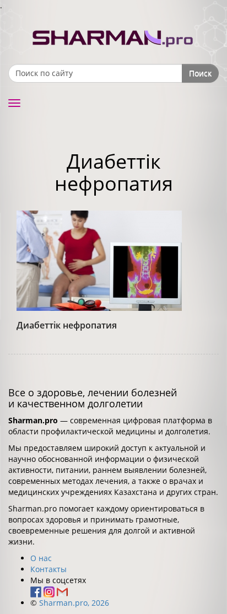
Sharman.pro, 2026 (74, 602)
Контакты (48, 569)
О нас (41, 558)
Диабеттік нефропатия (67, 325)
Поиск (200, 73)
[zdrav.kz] (113, 36)
